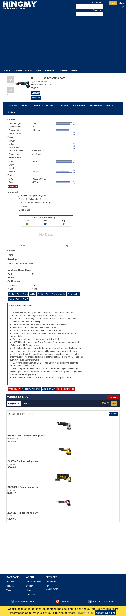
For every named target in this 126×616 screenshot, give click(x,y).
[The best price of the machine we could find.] (74, 182)
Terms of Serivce (33, 582)
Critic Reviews (78, 105)
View (114, 403)
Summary (12, 105)
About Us (30, 590)
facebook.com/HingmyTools (104, 601)
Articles (29, 70)
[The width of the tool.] (74, 165)
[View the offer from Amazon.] (14, 403)
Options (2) (51, 105)
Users (74, 70)
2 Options (36, 98)
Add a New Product (65, 389)
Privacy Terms (85, 612)
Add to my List (48, 389)
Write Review (14, 389)
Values (9, 590)
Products (10, 582)
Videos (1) (38, 105)
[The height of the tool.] (74, 168)
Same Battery (74, 294)
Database (17, 70)
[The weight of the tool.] (74, 171)
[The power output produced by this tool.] (74, 141)
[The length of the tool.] (74, 161)
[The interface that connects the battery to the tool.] (74, 151)
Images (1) (25, 105)
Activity (11, 112)
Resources (50, 70)
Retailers (10, 586)
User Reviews (95, 105)
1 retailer (36, 93)
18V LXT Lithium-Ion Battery (33, 199)
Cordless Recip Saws (23, 263)
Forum (39, 70)
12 (33, 277)
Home (7, 70)
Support (29, 586)
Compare (64, 105)
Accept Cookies (105, 612)
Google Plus (65, 601)
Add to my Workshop (31, 389)
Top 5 (25, 299)
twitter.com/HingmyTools (25, 601)
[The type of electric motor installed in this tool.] (74, 154)
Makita (32, 294)
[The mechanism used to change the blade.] (74, 133)
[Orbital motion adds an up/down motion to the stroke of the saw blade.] (74, 127)
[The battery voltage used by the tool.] (74, 144)
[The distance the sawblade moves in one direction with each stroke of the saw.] (74, 123)
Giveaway (63, 70)
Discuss (109, 105)
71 (33, 274)
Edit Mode (12, 186)
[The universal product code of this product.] (74, 179)
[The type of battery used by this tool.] (74, 147)
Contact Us (31, 594)
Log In (113, 3)
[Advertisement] (63, 42)
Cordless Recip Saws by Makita (51, 294)
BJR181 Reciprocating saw (33, 195)
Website (44, 82)
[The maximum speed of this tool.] (74, 130)
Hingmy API (51, 582)
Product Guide (14, 299)
